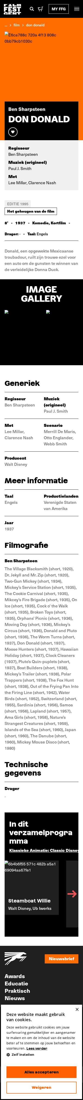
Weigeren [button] (41, 1087)
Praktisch (17, 990)
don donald (35, 24)
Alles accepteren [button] (41, 1072)
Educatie (16, 983)
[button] (41, 1054)
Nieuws (15, 998)
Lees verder (37, 1048)
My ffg (59, 8)
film (17, 24)
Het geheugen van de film (30, 211)
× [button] (77, 1009)
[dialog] (41, 1052)
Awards (15, 976)
